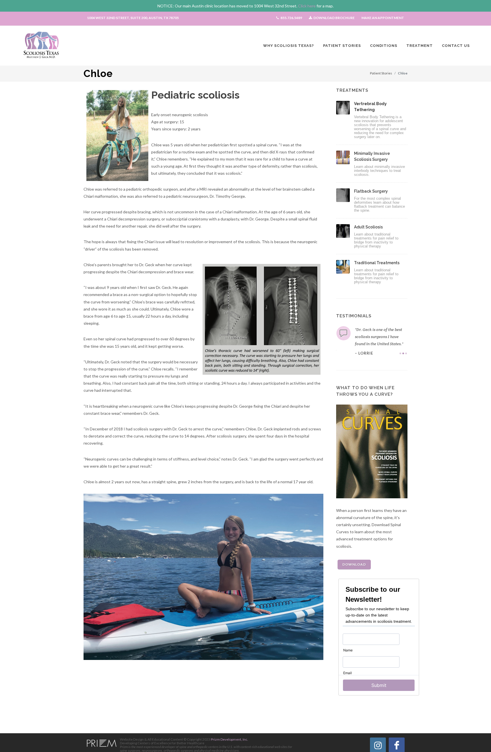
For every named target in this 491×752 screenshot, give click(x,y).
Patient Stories (342, 45)
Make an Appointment (382, 18)
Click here (307, 5)
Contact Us (456, 45)
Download (354, 564)
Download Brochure (334, 18)
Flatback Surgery (371, 191)
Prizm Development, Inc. (229, 739)
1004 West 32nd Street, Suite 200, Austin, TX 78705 (133, 18)
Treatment (419, 45)
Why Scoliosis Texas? (288, 45)
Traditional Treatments (377, 263)
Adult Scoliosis (368, 227)
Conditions (383, 45)
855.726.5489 (291, 18)
